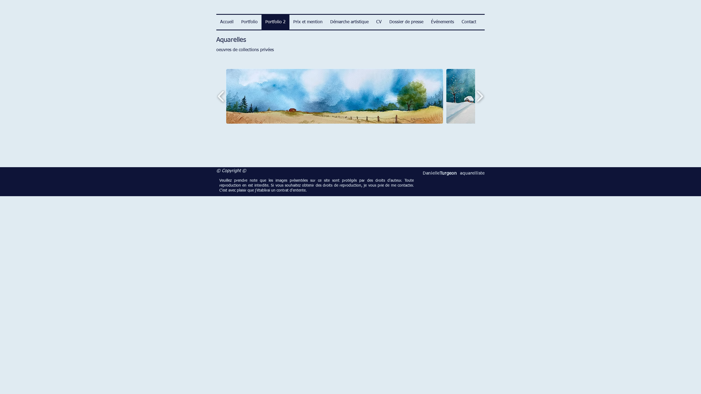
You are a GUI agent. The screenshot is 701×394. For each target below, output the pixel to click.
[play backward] (221, 96)
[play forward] (480, 96)
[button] (334, 96)
